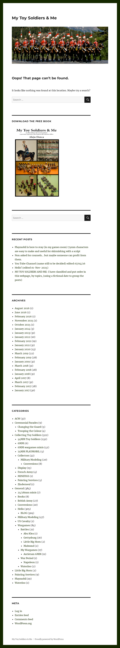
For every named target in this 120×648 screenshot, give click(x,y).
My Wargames (29, 549)
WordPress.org (23, 623)
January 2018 (22, 373)
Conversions (31, 463)
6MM (21, 443)
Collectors (23, 455)
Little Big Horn (32, 541)
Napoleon (29, 562)
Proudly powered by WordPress (49, 639)
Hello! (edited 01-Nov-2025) (31, 267)
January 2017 (22, 390)
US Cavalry (24, 521)
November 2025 (24, 320)
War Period (27, 558)
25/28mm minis (27, 492)
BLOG (24, 513)
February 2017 (23, 386)
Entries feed (22, 615)
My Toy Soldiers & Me (34, 17)
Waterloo (26, 566)
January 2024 (22, 328)
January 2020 (22, 349)
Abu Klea (29, 533)
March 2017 (21, 382)
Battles (25, 529)
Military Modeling (31, 459)
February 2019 (23, 357)
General (19, 488)
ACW (17, 418)
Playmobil (20, 578)
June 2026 (21, 312)
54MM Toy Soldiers (29, 439)
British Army (25, 500)
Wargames (24, 525)
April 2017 (20, 378)
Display (22, 467)
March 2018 (21, 365)
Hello (21, 508)
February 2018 (23, 369)
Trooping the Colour (29, 430)
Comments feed (24, 619)
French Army (25, 471)
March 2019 (21, 353)
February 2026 (23, 316)
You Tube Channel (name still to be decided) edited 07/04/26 (50, 263)
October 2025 (22, 324)
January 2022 (22, 337)
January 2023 (22, 332)
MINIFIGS (23, 476)
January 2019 (22, 361)
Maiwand (29, 545)
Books (21, 496)
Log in (18, 611)
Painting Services (28, 480)
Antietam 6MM (32, 554)
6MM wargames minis (31, 447)
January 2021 (22, 345)
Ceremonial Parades (26, 422)
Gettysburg (30, 537)
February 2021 (23, 341)
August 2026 (22, 308)
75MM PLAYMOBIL (29, 451)
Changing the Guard (29, 426)
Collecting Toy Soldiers (28, 435)
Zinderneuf (24, 484)
